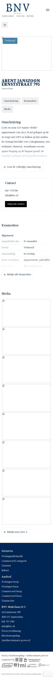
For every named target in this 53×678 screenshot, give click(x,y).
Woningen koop (10, 582)
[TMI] (22, 665)
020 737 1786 (8, 622)
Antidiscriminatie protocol (16, 640)
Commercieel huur (12, 596)
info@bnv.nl (11, 195)
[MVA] (20, 660)
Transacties (8, 601)
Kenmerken (30, 101)
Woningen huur (10, 587)
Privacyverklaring (11, 631)
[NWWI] (32, 665)
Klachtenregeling (11, 636)
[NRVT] (15, 665)
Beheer (5, 570)
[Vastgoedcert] (32, 660)
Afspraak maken (16, 204)
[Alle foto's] (5, 25)
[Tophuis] (44, 665)
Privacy (5, 655)
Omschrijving (11, 101)
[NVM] (16, 660)
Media (7, 109)
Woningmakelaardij (12, 556)
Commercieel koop (12, 591)
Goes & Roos (15, 674)
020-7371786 (11, 191)
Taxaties (6, 566)
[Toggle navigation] (47, 10)
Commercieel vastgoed (14, 561)
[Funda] (7, 665)
